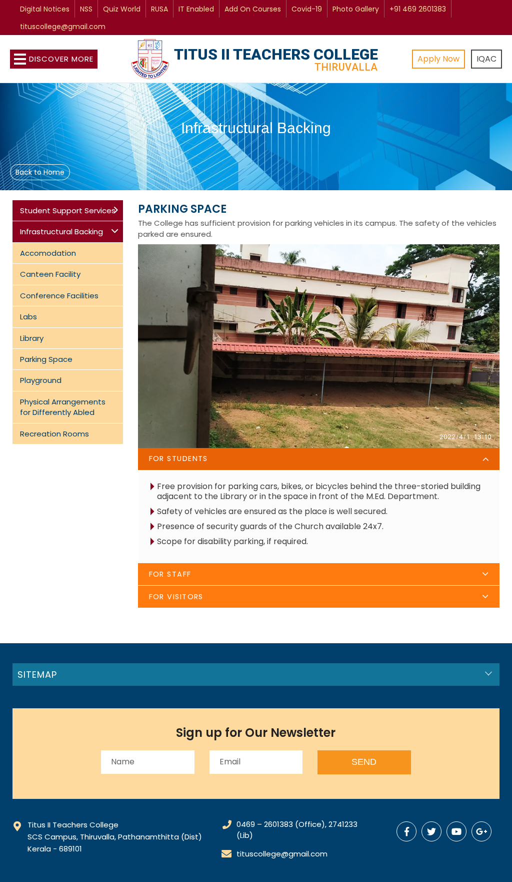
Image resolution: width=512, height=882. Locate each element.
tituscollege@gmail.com (63, 27)
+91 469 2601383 (418, 9)
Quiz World (121, 9)
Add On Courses (252, 9)
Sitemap (37, 674)
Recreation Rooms (54, 433)
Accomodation (48, 253)
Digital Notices (45, 9)
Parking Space (46, 359)
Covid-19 (307, 9)
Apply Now (439, 59)
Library (32, 338)
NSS (86, 9)
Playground (41, 380)
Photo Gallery (355, 9)
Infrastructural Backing (61, 231)
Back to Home (40, 172)
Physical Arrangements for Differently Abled (63, 406)
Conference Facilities (59, 295)
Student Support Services (68, 210)
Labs (28, 316)
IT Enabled (196, 9)
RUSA (159, 9)
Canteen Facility (50, 274)
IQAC (486, 59)
